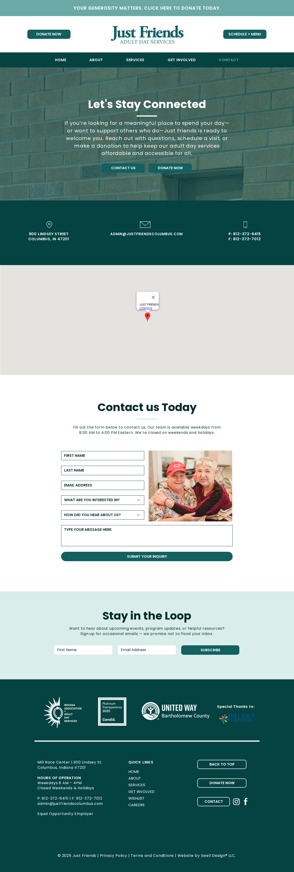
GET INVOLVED (141, 791)
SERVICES (136, 785)
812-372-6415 (247, 234)
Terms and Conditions (152, 855)
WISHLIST (136, 798)
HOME (133, 771)
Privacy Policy (113, 855)
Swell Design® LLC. (218, 855)
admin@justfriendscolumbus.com (70, 803)
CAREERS (136, 805)
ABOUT (134, 778)
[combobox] (102, 500)
